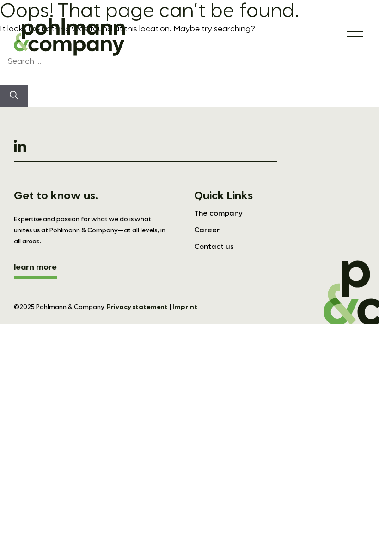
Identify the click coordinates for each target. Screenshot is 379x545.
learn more (35, 267)
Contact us (214, 247)
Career (207, 230)
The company (218, 214)
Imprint (184, 307)
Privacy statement (137, 307)
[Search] (14, 96)
